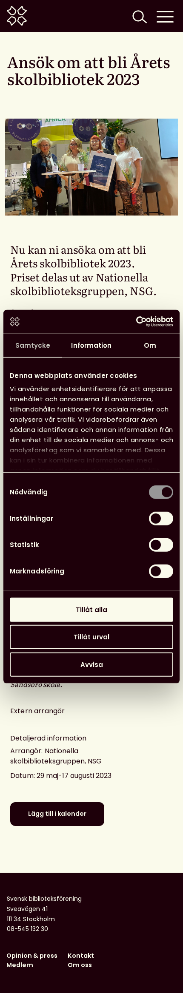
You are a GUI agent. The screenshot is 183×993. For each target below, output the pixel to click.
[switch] (161, 518)
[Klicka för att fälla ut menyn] (165, 16)
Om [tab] (150, 344)
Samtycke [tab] (33, 344)
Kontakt (81, 955)
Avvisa (91, 664)
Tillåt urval (91, 637)
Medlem (19, 965)
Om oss (80, 965)
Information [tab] (91, 344)
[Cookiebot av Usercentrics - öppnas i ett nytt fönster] (136, 321)
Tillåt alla (91, 609)
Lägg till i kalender (57, 813)
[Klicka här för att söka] (139, 16)
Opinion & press (31, 955)
